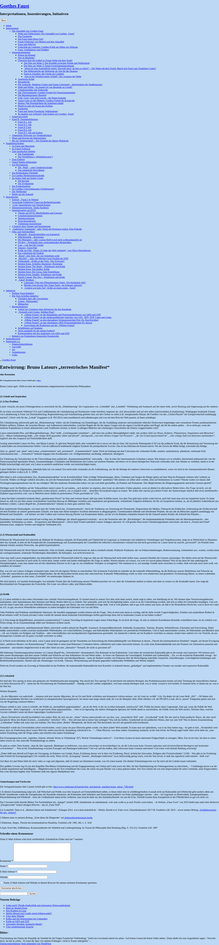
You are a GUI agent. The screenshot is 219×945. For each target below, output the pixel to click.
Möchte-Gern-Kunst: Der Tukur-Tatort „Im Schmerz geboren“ (53, 285)
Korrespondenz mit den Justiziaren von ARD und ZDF (44, 333)
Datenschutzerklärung (22, 344)
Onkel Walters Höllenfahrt (24, 162)
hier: (39, 380)
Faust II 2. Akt (24, 124)
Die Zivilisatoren (26, 183)
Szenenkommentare (21, 52)
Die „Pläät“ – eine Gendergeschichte (35, 167)
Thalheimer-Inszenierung (29, 223)
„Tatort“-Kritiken (26, 280)
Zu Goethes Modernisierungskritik (28, 175)
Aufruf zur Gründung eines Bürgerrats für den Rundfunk (44, 309)
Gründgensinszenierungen (30, 215)
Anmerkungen (18, 352)
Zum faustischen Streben (23, 151)
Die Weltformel (19, 191)
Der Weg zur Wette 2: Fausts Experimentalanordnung (49, 66)
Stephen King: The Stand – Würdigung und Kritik (41, 266)
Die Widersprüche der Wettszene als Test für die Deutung (51, 71)
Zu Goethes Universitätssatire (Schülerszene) (33, 189)
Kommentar (6, 861)
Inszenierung (12, 197)
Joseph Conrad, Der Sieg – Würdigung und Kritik (41, 277)
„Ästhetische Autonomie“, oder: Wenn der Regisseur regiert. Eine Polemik (47, 229)
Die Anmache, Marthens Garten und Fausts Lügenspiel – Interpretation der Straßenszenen (60, 84)
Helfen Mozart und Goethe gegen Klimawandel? (29, 913)
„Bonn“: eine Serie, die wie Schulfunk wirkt (38, 256)
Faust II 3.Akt (24, 127)
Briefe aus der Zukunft (22, 194)
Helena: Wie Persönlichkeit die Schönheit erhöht (40, 103)
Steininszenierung (26, 218)
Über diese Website (15, 916)
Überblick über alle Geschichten (33, 298)
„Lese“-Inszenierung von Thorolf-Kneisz (31, 205)
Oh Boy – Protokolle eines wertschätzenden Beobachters (44, 242)
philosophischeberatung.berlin (78, 817)
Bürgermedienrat (20, 306)
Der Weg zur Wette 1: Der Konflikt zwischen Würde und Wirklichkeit (57, 63)
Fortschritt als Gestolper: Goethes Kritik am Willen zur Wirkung (48, 47)
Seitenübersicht (13, 339)
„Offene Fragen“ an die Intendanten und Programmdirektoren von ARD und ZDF (62, 314)
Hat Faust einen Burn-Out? (30, 39)
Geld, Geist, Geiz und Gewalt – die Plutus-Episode (42, 98)
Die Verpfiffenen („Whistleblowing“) (35, 157)
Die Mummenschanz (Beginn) (32, 95)
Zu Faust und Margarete (23, 146)
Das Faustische (25, 36)
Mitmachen (23, 304)
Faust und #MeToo (27, 44)
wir (13, 349)
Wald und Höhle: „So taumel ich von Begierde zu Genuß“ (45, 87)
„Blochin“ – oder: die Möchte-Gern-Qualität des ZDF (43, 258)
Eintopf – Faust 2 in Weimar (25, 199)
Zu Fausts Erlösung (21, 148)
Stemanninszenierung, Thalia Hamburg (30, 207)
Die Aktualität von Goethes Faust (27, 31)
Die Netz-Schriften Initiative (25, 296)
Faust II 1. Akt (24, 122)
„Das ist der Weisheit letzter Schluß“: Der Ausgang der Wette (52, 76)
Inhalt (8, 25)
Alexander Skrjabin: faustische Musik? (24, 924)
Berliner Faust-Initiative (23, 293)
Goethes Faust (14, 5)
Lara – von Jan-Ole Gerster (31, 245)
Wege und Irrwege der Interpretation (29, 138)
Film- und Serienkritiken (23, 231)
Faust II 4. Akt (24, 130)
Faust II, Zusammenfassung (25, 119)
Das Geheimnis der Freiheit (31, 253)
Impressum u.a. (13, 341)
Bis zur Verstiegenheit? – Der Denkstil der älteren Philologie (40, 140)
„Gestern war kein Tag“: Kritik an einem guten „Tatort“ (50, 288)
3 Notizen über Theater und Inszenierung (31, 226)
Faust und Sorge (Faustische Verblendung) (38, 111)
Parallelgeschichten (15, 143)
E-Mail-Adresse (8, 871)
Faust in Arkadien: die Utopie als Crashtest (44, 74)
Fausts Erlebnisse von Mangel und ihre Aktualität (41, 41)
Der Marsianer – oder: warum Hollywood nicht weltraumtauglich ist (50, 239)
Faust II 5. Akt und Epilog (30, 132)
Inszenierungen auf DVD (24, 210)
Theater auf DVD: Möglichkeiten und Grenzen (40, 213)
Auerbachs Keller (26, 79)
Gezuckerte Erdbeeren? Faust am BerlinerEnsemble (36, 202)
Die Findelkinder (26, 154)
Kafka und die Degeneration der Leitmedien (26, 918)
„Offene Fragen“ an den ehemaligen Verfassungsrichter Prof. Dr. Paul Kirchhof (61, 320)
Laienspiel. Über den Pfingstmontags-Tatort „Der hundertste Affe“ (55, 282)
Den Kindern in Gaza (16, 910)
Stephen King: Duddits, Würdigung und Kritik (40, 274)
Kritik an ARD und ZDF (17, 921)
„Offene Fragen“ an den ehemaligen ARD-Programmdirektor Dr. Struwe (58, 322)
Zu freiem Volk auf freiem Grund (27, 178)
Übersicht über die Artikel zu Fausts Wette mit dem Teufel (45, 60)
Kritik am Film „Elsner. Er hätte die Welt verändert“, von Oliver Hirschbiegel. (54, 250)
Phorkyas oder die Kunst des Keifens (35, 106)
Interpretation (12, 28)
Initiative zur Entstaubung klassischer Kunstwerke (35, 336)
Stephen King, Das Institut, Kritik (33, 269)
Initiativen (10, 290)
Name (3, 866)
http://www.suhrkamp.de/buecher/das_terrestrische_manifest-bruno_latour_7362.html (93, 786)
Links (14, 355)
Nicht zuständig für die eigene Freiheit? (36, 330)
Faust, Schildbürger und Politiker (33, 49)
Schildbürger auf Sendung (30, 328)
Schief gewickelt (20, 116)
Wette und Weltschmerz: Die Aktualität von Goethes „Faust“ (46, 33)
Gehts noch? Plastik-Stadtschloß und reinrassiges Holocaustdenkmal (38, 905)
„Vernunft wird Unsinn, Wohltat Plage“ (36, 312)
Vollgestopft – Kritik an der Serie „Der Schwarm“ (41, 261)
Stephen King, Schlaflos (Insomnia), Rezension (40, 264)
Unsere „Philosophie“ (28, 301)
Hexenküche (24, 82)
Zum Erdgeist (18, 159)
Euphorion (23, 108)
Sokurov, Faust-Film (27, 248)
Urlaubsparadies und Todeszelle (33, 90)
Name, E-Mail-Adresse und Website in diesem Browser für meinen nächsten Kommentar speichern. (50, 883)
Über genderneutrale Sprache (19, 927)
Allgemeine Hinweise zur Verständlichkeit (32, 135)
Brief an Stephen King (16, 908)
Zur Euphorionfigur (21, 186)
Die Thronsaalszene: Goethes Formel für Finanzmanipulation (46, 92)
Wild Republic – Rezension (31, 237)
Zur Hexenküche (20, 165)
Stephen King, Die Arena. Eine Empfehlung (38, 272)
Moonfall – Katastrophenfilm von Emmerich (39, 234)
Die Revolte (23, 181)
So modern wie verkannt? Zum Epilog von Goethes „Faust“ (46, 114)
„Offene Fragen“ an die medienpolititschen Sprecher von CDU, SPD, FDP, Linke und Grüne (67, 317)
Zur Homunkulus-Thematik (25, 173)
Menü (3, 20)
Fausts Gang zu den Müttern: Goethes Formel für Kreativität (46, 100)
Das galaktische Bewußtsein (31, 170)
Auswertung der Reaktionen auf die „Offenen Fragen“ (49, 325)
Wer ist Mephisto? (26, 57)
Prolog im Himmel (26, 55)
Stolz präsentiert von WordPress (36, 943)
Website (3, 877)
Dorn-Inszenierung (27, 221)
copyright (16, 347)
